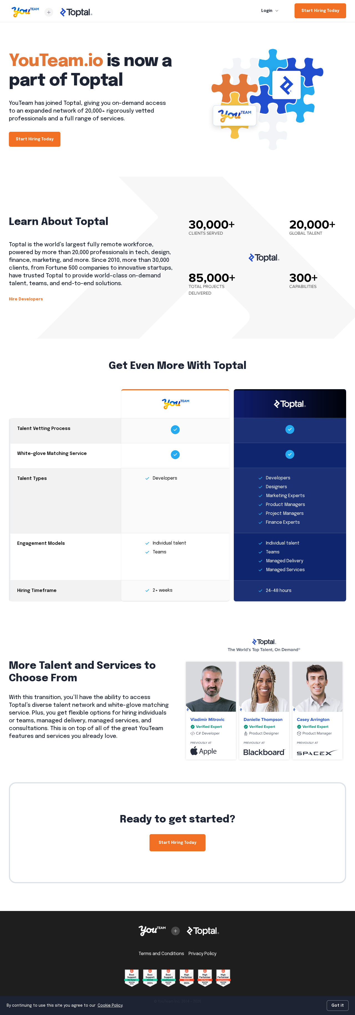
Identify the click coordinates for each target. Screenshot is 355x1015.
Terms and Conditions (161, 953)
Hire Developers (26, 299)
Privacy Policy (202, 953)
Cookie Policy (110, 1006)
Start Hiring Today (320, 11)
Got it (337, 1006)
